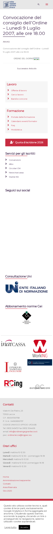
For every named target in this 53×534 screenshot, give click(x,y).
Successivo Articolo (27, 68)
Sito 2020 (7, 491)
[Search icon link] (38, 4)
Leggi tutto (10, 527)
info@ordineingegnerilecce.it (23, 431)
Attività (6, 42)
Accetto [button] (24, 527)
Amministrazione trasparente (16, 480)
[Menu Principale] (47, 4)
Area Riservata (10, 487)
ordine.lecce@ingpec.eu (20, 435)
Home (6, 477)
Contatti (7, 484)
